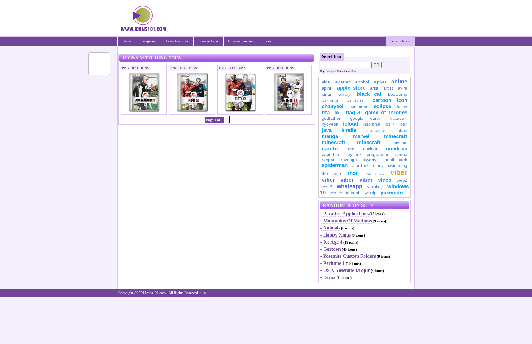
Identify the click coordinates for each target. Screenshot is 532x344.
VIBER (328, 180)
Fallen (402, 106)
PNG (125, 68)
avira (402, 88)
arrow (352, 70)
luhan (402, 130)
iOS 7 (390, 124)
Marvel (361, 136)
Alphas (380, 81)
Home (126, 41)
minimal (399, 142)
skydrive (371, 159)
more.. (268, 41)
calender (330, 100)
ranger (328, 159)
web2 (402, 180)
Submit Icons (400, 41)
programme (378, 154)
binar (327, 94)
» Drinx (328, 277)
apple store (351, 88)
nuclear (370, 148)
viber (398, 172)
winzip (371, 192)
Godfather (331, 118)
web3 (327, 186)
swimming (397, 165)
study (378, 165)
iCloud (350, 124)
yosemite (392, 193)
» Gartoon (330, 249)
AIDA (326, 81)
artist (388, 88)
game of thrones (386, 112)
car (344, 70)
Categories (148, 41)
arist (374, 88)
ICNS (145, 68)
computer (333, 70)
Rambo (401, 154)
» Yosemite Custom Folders (348, 256)
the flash (331, 173)
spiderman (335, 165)
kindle (348, 130)
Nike (350, 148)
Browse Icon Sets (241, 41)
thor (353, 173)
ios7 (403, 124)
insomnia (371, 124)
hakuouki (398, 118)
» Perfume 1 (332, 263)
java (327, 130)
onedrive (396, 149)
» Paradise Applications (344, 213)
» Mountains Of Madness (346, 220)
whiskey (375, 186)
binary (344, 94)
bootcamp (397, 94)
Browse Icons (208, 41)
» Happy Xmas (335, 234)
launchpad (376, 130)
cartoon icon (390, 100)
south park (396, 159)
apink (327, 88)
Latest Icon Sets (177, 41)
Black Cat (369, 94)
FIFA (326, 112)
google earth (365, 118)
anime (399, 82)
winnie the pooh (345, 192)
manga (330, 136)
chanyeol (333, 106)
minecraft (395, 136)
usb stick (374, 173)
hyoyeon (330, 124)
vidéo (384, 180)
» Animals (330, 227)
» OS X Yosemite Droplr (345, 270)
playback (352, 154)
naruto (330, 149)
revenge (349, 159)
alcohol (362, 81)
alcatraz (342, 81)
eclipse (382, 106)
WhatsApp (349, 186)
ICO (135, 68)
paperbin (330, 154)
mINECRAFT (333, 142)
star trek (360, 165)
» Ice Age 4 (331, 242)
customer (358, 106)
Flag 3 (353, 112)
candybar (356, 100)
